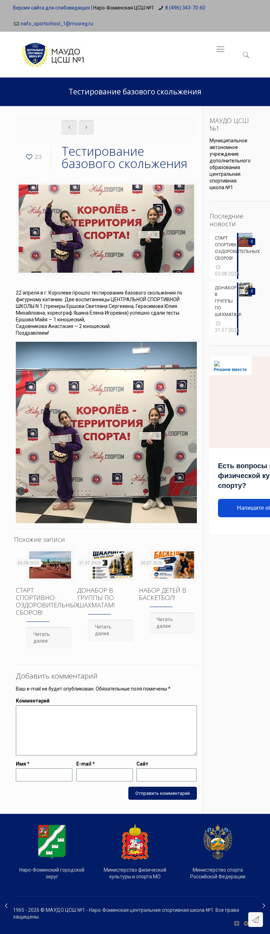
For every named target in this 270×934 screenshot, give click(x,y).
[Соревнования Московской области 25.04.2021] (264, 906)
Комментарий (33, 701)
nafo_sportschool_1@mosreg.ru (57, 23)
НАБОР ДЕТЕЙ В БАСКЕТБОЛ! (162, 594)
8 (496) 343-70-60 (185, 8)
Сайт (142, 764)
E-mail (85, 764)
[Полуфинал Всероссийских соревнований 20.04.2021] (6, 906)
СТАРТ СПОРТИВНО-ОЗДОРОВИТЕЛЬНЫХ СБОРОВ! (47, 601)
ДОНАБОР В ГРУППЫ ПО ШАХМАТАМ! (96, 597)
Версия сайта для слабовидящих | (52, 8)
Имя (23, 764)
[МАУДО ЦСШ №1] (52, 49)
